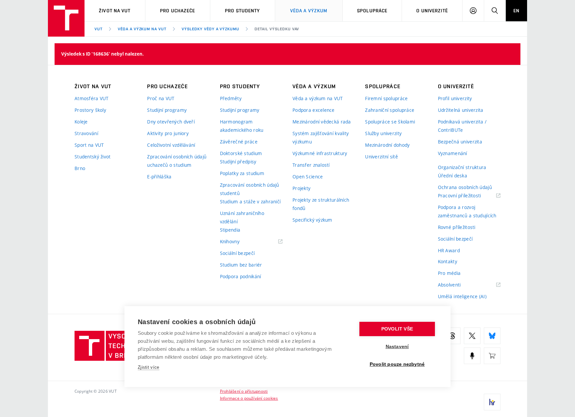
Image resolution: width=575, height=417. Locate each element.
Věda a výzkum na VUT (142, 29)
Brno (80, 168)
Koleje (81, 121)
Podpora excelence (313, 110)
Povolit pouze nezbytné (397, 364)
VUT (98, 29)
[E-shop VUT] (492, 355)
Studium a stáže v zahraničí (250, 201)
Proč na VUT (160, 98)
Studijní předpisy (238, 161)
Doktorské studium (241, 153)
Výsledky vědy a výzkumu (210, 29)
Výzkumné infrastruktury (319, 153)
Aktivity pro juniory (168, 133)
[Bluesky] (492, 335)
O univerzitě (432, 10)
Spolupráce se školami (390, 121)
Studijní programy (167, 110)
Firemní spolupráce (386, 98)
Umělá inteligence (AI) (462, 296)
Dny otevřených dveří (171, 121)
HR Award (449, 250)
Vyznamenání (452, 153)
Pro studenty (242, 10)
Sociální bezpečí (237, 253)
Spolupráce (372, 10)
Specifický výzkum (312, 220)
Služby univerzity (383, 133)
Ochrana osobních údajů (465, 187)
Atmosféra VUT (92, 98)
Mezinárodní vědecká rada (321, 121)
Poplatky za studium (242, 173)
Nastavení (397, 346)
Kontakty (447, 261)
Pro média (449, 273)
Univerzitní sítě (381, 156)
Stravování (86, 133)
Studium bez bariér (241, 265)
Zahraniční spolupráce (389, 110)
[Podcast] (472, 355)
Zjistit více (148, 367)
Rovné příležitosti (457, 227)
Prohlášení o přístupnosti (244, 391)
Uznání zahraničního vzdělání (242, 217)
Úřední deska (452, 175)
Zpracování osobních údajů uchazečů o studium (176, 160)
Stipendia (230, 230)
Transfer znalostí (311, 165)
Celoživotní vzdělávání (171, 145)
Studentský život (92, 156)
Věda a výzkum (309, 10)
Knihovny (238, 242)
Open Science (307, 176)
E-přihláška (159, 176)
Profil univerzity (455, 98)
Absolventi (458, 285)
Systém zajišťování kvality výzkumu (320, 137)
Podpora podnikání (240, 276)
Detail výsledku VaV (277, 29)
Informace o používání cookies (249, 398)
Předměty (231, 98)
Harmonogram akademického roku (242, 125)
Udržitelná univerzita (460, 110)
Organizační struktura (462, 167)
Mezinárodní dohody (387, 145)
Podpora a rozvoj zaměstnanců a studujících (467, 211)
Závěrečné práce (239, 141)
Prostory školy (90, 110)
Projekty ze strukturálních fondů (320, 204)
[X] (472, 335)
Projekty (301, 188)
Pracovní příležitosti (468, 196)
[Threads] (452, 335)
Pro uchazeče (177, 10)
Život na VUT (114, 10)
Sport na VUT (89, 145)
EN (516, 10)
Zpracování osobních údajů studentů (249, 189)
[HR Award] (492, 402)
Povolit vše (397, 328)
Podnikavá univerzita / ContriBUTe (462, 125)
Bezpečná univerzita (460, 141)
